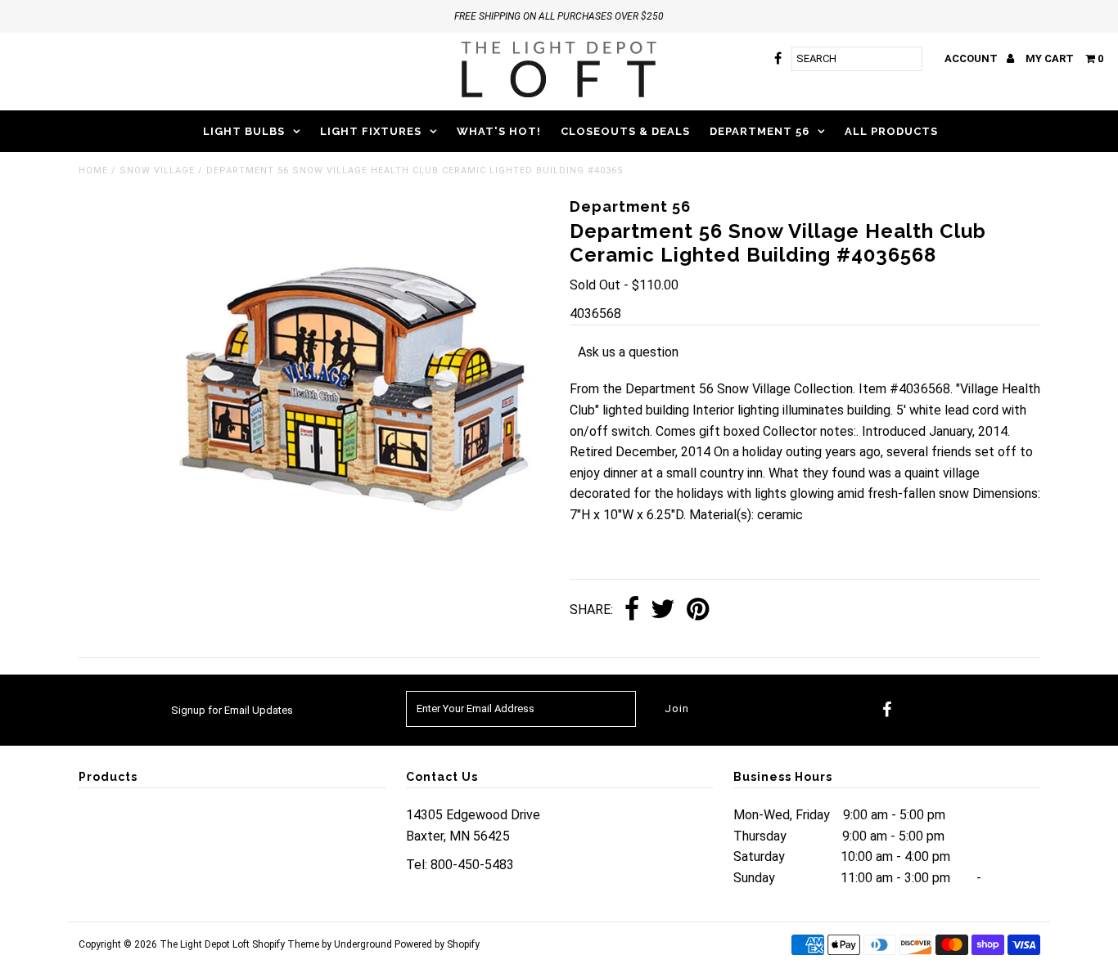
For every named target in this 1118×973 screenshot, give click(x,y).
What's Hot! (499, 131)
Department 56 (759, 131)
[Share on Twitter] (663, 610)
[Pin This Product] (698, 610)
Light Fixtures (371, 131)
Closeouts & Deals (625, 131)
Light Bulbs (244, 131)
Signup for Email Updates (232, 710)
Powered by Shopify (437, 944)
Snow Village (157, 170)
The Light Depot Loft (205, 944)
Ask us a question (628, 352)
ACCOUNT (972, 58)
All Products (891, 131)
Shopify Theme (285, 944)
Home (93, 170)
